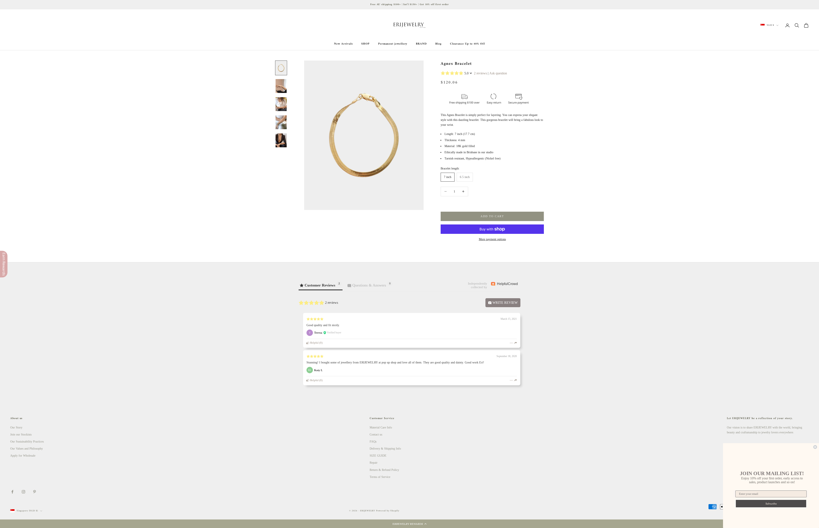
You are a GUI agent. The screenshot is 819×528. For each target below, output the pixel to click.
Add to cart (492, 216)
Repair (374, 462)
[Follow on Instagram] (23, 492)
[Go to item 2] (281, 86)
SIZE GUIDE (378, 455)
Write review (505, 302)
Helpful (314, 342)
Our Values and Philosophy (26, 448)
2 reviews (480, 73)
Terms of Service (380, 477)
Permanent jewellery (393, 44)
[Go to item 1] (281, 68)
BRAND (421, 44)
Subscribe (771, 503)
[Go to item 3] (281, 104)
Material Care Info (381, 427)
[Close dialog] (815, 447)
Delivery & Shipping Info (385, 448)
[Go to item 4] (281, 122)
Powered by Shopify (387, 511)
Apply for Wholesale (22, 455)
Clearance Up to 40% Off (467, 44)
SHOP (365, 44)
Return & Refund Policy (384, 470)
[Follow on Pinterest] (34, 492)
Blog (438, 44)
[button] (409, 523)
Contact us (376, 434)
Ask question (498, 73)
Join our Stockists (21, 434)
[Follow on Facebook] (12, 492)
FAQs (373, 441)
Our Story (16, 427)
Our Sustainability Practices (27, 441)
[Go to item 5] (281, 140)
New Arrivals (343, 44)
